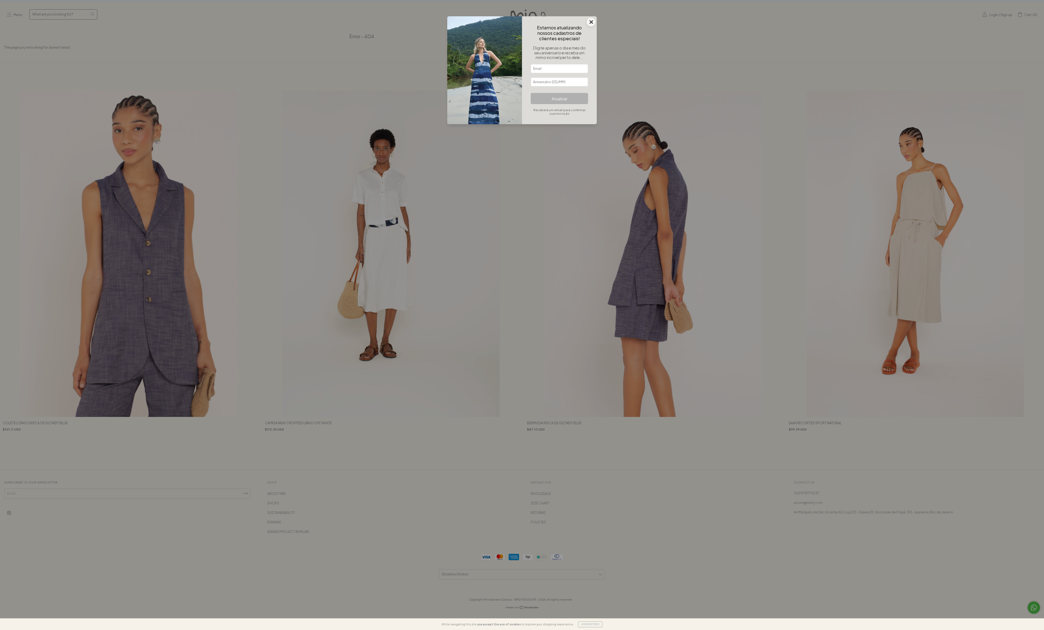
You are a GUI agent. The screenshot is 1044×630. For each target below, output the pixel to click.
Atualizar (559, 98)
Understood (590, 624)
